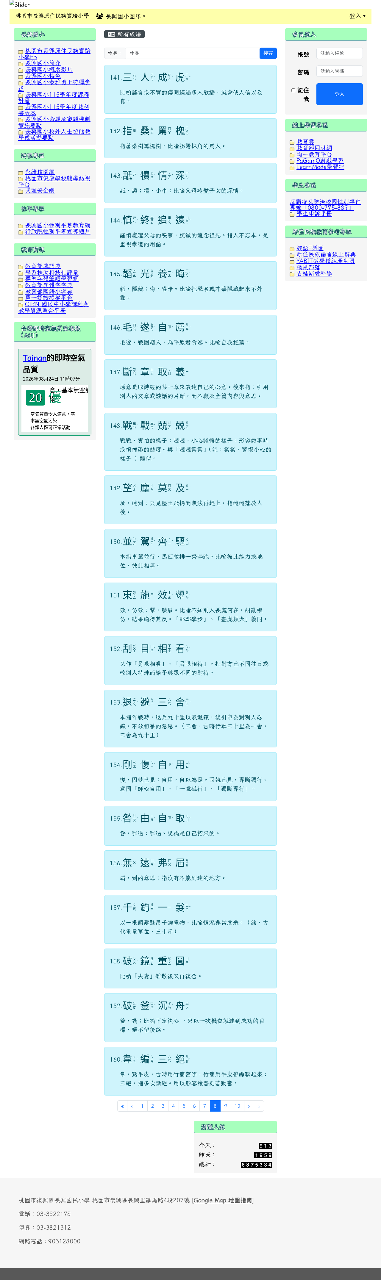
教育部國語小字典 (49, 291)
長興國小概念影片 (49, 69)
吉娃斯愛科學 (314, 273)
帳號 (303, 54)
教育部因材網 (314, 148)
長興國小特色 (43, 76)
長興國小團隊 (122, 16)
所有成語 (128, 34)
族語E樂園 (310, 248)
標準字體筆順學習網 (52, 278)
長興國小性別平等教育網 (57, 225)
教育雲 (305, 141)
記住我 (302, 94)
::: (156, 15)
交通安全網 (40, 190)
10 (238, 1106)
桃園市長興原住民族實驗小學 (52, 15)
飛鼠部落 (308, 267)
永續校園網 (40, 172)
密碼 (303, 72)
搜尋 (268, 53)
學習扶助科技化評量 (52, 272)
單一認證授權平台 (49, 298)
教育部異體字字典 (49, 285)
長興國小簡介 (43, 63)
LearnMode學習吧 (320, 167)
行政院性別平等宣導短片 (57, 231)
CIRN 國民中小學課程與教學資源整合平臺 (53, 307)
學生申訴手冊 (314, 213)
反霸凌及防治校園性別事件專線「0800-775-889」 (325, 204)
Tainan (35, 358)
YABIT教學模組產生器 (325, 261)
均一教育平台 (314, 154)
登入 (355, 16)
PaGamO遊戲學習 (320, 160)
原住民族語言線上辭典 (326, 254)
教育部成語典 (43, 266)
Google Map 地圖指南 (223, 1200)
